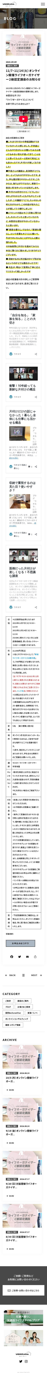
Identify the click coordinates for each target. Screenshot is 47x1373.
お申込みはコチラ (20, 943)
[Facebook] (11, 957)
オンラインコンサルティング (16, 1019)
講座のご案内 (12, 66)
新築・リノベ (32, 1013)
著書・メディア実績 (12, 1025)
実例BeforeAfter (13, 1013)
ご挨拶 (8, 1001)
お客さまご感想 (23, 1007)
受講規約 (9, 934)
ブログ (8, 1007)
